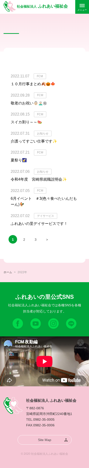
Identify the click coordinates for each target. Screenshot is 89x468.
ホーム (8, 272)
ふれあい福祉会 (42, 6)
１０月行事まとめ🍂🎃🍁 (33, 84)
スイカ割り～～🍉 (26, 122)
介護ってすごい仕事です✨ (34, 141)
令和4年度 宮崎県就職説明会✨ (39, 179)
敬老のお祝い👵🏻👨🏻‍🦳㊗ (29, 103)
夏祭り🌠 (19, 160)
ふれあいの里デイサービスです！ (39, 224)
